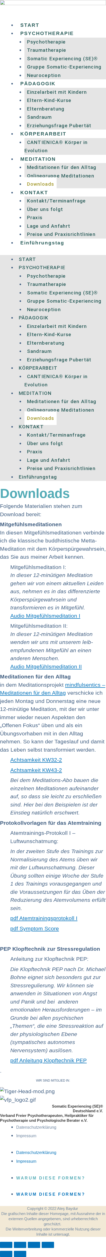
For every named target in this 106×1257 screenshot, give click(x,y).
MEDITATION (38, 159)
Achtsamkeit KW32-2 (36, 760)
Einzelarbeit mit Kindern (57, 92)
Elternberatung (46, 109)
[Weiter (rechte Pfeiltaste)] (20, 1254)
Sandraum (39, 117)
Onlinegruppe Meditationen (60, 176)
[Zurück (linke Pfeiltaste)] (6, 1254)
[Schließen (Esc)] (48, 1245)
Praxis (35, 217)
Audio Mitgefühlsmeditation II (46, 666)
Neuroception (44, 75)
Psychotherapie (46, 42)
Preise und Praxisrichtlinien (61, 234)
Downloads (40, 184)
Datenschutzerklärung (36, 1127)
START (29, 25)
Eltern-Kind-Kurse (49, 100)
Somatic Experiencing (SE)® (62, 59)
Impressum (26, 1136)
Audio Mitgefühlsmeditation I (45, 616)
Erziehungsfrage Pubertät (59, 126)
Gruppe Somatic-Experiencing (64, 67)
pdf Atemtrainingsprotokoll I (43, 918)
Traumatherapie (46, 50)
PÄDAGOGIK (38, 83)
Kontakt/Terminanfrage (56, 201)
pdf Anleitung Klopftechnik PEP (48, 1060)
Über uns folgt (45, 209)
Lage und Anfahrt (48, 226)
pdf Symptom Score (34, 928)
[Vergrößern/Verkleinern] (6, 1245)
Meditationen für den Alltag (61, 167)
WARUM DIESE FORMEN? (50, 1178)
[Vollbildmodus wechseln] (20, 1245)
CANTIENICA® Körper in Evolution (56, 146)
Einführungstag (42, 242)
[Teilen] (34, 1245)
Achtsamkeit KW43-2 (36, 770)
